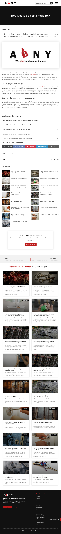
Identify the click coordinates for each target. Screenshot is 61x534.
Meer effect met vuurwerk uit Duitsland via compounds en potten (15, 287)
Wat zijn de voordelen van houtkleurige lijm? (30, 134)
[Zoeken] (51, 3)
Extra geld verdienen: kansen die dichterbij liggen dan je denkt (40, 522)
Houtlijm (33, 74)
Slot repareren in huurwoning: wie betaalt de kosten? (14, 369)
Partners (38, 500)
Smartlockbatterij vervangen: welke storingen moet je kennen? (43, 476)
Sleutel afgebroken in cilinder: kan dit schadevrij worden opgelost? (43, 449)
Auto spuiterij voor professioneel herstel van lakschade (15, 476)
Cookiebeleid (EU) (40, 503)
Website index (39, 512)
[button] (56, 3)
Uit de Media (39, 509)
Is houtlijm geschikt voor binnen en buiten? (30, 129)
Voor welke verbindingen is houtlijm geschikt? (30, 138)
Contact (38, 505)
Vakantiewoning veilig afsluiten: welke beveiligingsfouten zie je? (15, 342)
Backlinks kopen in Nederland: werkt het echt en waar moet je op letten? (40, 516)
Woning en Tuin (6, 29)
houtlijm (19, 153)
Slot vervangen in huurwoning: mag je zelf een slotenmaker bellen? (43, 314)
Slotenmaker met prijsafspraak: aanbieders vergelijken (41, 369)
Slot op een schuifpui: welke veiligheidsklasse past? (12, 395)
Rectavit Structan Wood (36, 87)
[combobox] (42, 3)
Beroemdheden (39, 507)
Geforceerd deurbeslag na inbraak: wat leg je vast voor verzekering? (43, 395)
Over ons (38, 496)
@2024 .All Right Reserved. (30, 530)
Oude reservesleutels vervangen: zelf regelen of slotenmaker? (43, 287)
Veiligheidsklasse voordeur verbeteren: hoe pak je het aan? (15, 449)
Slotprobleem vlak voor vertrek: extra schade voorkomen (15, 423)
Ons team (38, 498)
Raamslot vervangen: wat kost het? (49, 207)
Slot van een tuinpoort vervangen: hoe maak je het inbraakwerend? (43, 342)
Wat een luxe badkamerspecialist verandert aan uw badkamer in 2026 (14, 314)
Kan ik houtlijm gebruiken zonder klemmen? (30, 125)
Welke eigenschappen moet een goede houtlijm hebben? (30, 120)
